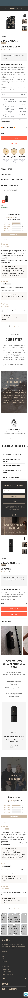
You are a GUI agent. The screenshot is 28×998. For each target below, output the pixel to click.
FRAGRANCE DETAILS (6, 169)
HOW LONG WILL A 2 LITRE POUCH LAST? (11, 180)
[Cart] (25, 8)
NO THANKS (14, 501)
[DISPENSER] (14, 726)
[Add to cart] (3, 201)
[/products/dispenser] (6, 199)
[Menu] (2, 8)
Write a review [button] (14, 234)
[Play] (14, 770)
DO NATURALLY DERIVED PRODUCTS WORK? (12, 472)
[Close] (25, 482)
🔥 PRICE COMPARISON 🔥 (8, 127)
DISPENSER (3, 205)
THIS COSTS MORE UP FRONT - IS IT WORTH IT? (11, 460)
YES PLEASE (14, 496)
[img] (4, 244)
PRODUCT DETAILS (6, 174)
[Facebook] (15, 515)
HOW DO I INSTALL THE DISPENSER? (12, 454)
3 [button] (14, 326)
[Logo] (14, 8)
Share (4, 36)
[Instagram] (12, 515)
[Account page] (5, 8)
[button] (5, 50)
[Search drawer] (22, 8)
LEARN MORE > (5, 951)
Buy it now (14, 143)
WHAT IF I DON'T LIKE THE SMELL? (11, 477)
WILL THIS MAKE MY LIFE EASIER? (11, 466)
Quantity (2, 133)
